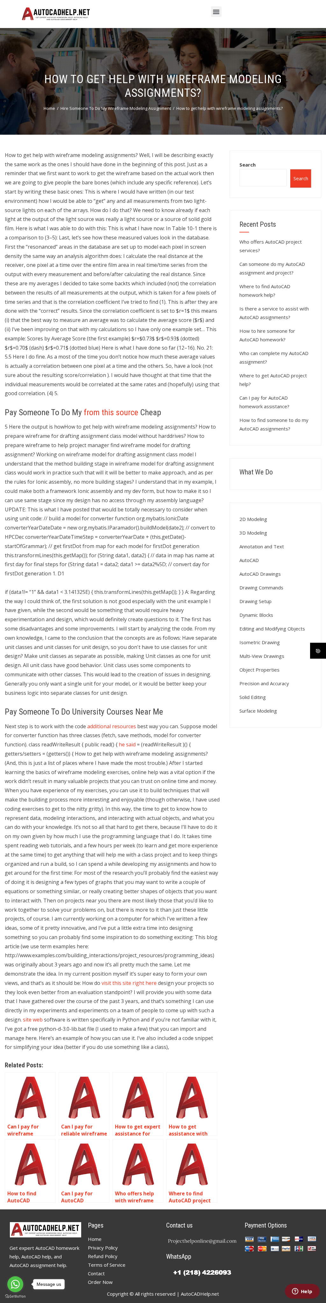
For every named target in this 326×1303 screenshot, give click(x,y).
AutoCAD (249, 560)
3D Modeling (253, 533)
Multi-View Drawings (261, 656)
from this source (111, 412)
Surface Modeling (258, 711)
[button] (216, 11)
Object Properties (259, 669)
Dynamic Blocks (256, 615)
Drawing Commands (261, 587)
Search (247, 164)
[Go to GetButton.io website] (15, 1296)
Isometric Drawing (259, 642)
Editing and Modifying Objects (272, 628)
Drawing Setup (255, 601)
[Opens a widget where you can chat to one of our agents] (302, 1292)
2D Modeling (253, 519)
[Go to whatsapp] (15, 1284)
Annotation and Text (261, 546)
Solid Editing (252, 697)
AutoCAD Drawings (260, 574)
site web (33, 1019)
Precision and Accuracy (264, 683)
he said (127, 744)
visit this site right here (129, 982)
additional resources (111, 726)
